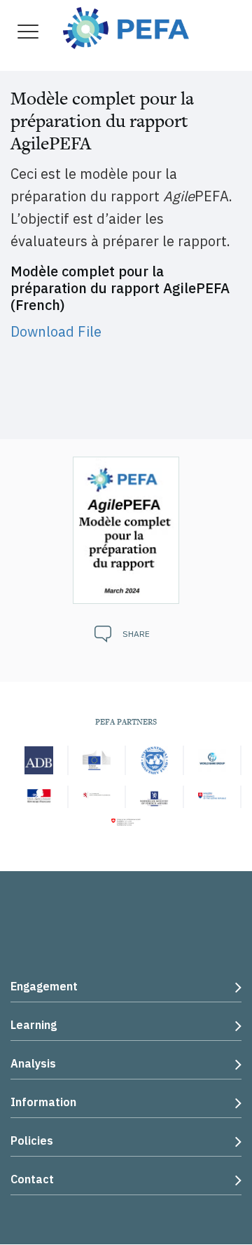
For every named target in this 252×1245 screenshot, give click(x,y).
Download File (56, 331)
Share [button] (136, 633)
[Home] (126, 26)
